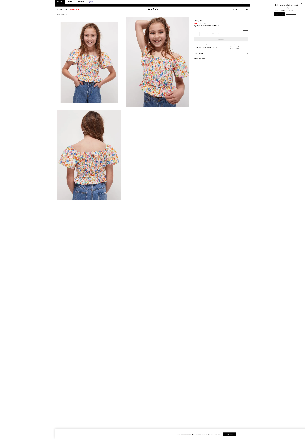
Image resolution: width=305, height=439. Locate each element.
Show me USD (279, 14)
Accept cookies (229, 434)
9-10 (219, 34)
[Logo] (152, 10)
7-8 (213, 34)
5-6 (207, 34)
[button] (60, 2)
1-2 (196, 34)
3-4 (202, 34)
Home (58, 14)
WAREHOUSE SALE (75, 9)
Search (237, 9)
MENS (66, 9)
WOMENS (60, 9)
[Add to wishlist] (246, 20)
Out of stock (221, 39)
